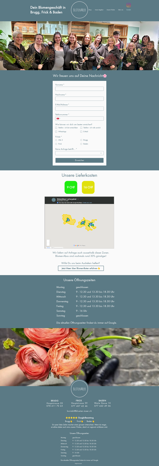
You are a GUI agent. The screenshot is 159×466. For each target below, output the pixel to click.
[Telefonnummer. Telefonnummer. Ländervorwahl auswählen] (59, 118)
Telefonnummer (62, 114)
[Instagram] (129, 5)
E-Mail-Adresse (62, 104)
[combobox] (79, 153)
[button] (122, 3)
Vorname (59, 84)
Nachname (60, 94)
